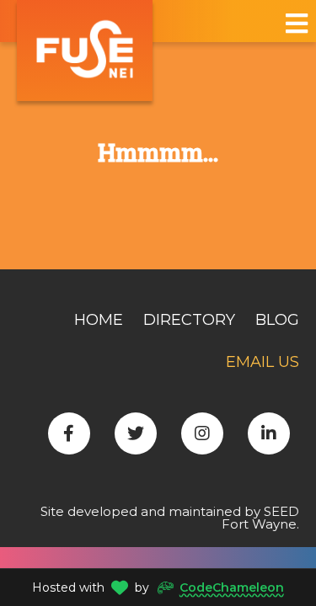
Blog (277, 320)
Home (98, 320)
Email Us (262, 362)
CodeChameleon (231, 587)
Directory (189, 320)
